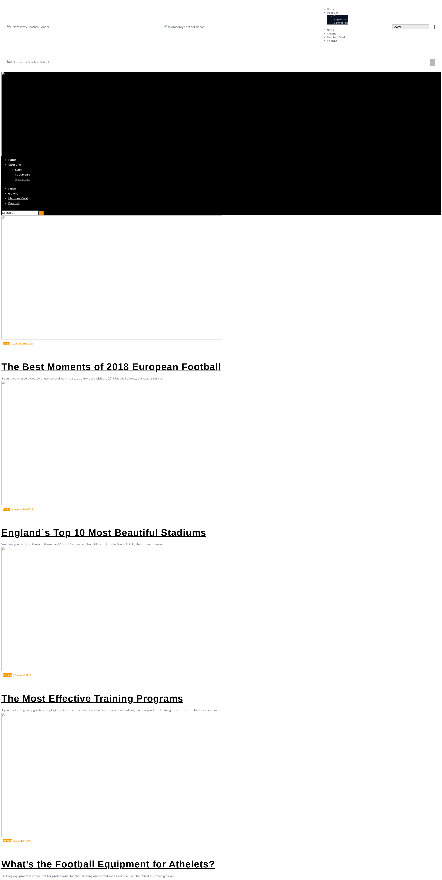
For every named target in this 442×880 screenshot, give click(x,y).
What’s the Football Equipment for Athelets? (108, 864)
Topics (6, 343)
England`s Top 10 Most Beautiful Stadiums (103, 532)
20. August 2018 (22, 840)
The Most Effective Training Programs (92, 698)
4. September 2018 (22, 509)
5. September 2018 (22, 343)
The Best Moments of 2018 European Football (111, 366)
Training (7, 675)
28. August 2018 (22, 675)
